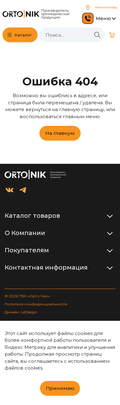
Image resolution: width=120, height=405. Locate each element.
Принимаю (60, 388)
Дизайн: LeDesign (21, 312)
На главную (60, 133)
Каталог (23, 34)
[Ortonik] (20, 14)
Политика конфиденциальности (36, 304)
